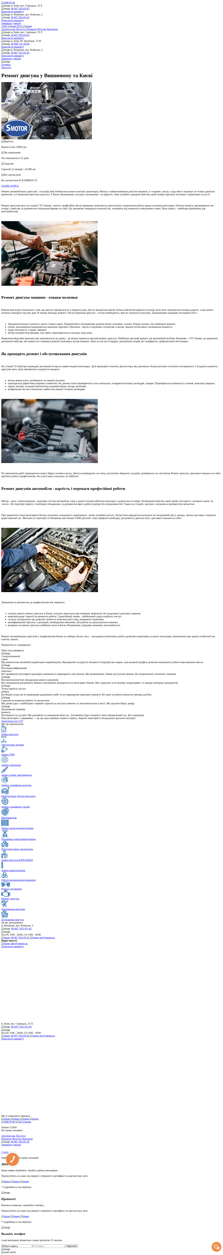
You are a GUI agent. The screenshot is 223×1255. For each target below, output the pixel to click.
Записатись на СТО (12, 721)
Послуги (21, 29)
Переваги (31, 29)
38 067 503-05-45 (20, 17)
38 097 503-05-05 (20, 8)
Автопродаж (8, 29)
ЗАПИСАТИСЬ (10, 185)
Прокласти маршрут (12, 11)
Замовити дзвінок (11, 23)
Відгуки (42, 29)
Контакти (52, 29)
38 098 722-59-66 (20, 44)
